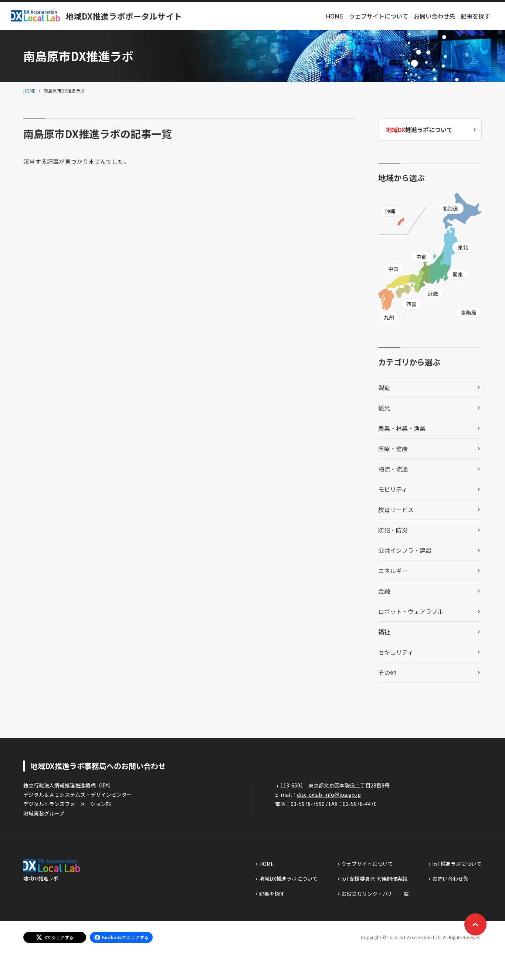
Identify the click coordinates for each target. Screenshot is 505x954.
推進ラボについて (419, 129)
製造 (384, 387)
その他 (387, 672)
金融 (384, 591)
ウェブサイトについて (378, 15)
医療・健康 (393, 448)
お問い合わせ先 (434, 15)
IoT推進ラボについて (457, 863)
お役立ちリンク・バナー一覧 (375, 893)
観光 (384, 407)
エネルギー (393, 570)
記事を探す (475, 15)
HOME (334, 15)
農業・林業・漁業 (402, 428)
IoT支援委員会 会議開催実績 (374, 878)
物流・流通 (393, 468)
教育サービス (396, 509)
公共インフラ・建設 (404, 550)
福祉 (384, 631)
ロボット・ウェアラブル (410, 611)
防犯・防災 (393, 529)
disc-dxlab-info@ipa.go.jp (329, 794)
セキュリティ (395, 652)
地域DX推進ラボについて (288, 878)
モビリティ (392, 489)
